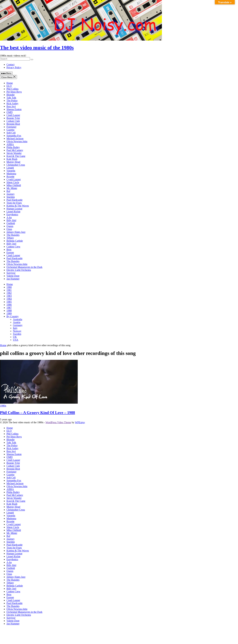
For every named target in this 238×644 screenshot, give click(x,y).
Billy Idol (11, 220)
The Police (11, 100)
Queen (9, 226)
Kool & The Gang (15, 156)
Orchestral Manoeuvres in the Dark (24, 267)
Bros (8, 249)
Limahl (10, 167)
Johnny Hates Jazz (15, 232)
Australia (17, 319)
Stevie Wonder (14, 153)
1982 (9, 293)
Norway (17, 331)
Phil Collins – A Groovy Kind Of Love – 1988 (37, 412)
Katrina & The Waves (17, 205)
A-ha (9, 217)
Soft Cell (11, 132)
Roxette (10, 176)
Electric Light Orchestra (18, 270)
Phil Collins (12, 88)
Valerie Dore (12, 275)
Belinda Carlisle (14, 240)
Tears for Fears (14, 202)
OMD (9, 112)
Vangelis (10, 170)
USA (15, 339)
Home (9, 83)
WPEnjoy (80, 422)
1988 (9, 310)
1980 (9, 287)
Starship (10, 197)
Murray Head (13, 162)
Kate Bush (11, 159)
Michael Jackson (14, 138)
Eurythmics (12, 214)
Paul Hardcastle (14, 199)
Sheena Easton (14, 109)
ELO (9, 86)
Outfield (10, 223)
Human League (14, 208)
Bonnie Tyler (13, 118)
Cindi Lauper (13, 115)
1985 (9, 301)
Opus (9, 229)
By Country (12, 316)
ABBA (10, 144)
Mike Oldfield (13, 185)
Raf (8, 191)
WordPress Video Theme (58, 422)
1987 (9, 307)
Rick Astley (12, 103)
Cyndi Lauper (13, 179)
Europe (10, 252)
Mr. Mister (11, 188)
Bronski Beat (13, 124)
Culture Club (13, 121)
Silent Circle (12, 182)
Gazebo (10, 129)
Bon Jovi (11, 106)
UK (15, 336)
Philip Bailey (13, 147)
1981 (9, 290)
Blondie (10, 94)
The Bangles (12, 235)
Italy (15, 328)
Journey (10, 194)
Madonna (11, 173)
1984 (9, 298)
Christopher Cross (15, 164)
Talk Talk (11, 97)
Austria (16, 322)
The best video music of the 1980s (37, 47)
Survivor (10, 273)
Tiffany (10, 237)
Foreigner (11, 126)
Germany (18, 325)
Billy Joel (11, 243)
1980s (3, 405)
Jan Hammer (12, 278)
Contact (10, 64)
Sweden (17, 334)
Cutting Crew (13, 246)
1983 (9, 296)
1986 (9, 304)
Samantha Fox (13, 135)
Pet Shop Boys (14, 91)
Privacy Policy (13, 67)
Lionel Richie (13, 211)
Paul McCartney (14, 150)
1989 (9, 313)
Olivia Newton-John (16, 141)
